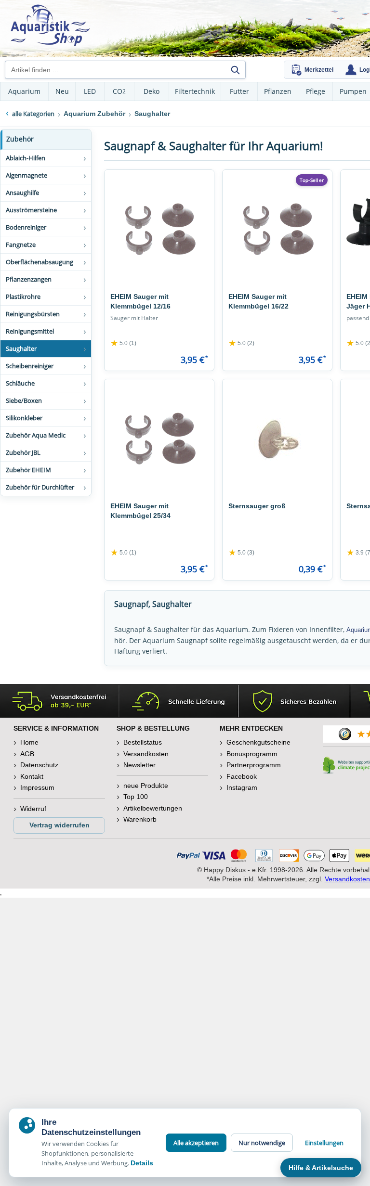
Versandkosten (146, 754)
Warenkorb (140, 819)
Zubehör (20, 138)
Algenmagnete (26, 175)
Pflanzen (277, 91)
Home (29, 742)
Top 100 (135, 796)
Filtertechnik (195, 91)
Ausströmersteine (31, 210)
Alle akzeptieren (196, 1142)
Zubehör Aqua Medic (36, 435)
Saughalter (21, 348)
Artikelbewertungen (152, 808)
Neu (62, 91)
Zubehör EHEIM (28, 469)
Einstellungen (324, 1142)
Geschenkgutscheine (258, 742)
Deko (151, 91)
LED (90, 91)
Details (142, 1163)
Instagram (241, 787)
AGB (27, 754)
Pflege (315, 91)
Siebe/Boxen (24, 400)
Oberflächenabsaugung (39, 262)
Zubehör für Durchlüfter (40, 487)
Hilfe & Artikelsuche (321, 1168)
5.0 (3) (241, 552)
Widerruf (33, 808)
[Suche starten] (235, 70)
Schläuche (20, 383)
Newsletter (139, 765)
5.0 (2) (241, 343)
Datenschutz (39, 765)
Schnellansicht (159, 277)
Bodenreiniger (26, 227)
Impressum (37, 787)
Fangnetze (21, 244)
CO (119, 91)
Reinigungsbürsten (33, 313)
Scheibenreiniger (29, 365)
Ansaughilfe (22, 192)
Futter (239, 91)
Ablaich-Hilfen (25, 158)
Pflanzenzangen (29, 279)
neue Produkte (145, 785)
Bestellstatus (142, 742)
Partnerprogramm (253, 765)
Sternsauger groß (257, 506)
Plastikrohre (23, 296)
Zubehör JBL (23, 452)
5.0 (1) (123, 343)
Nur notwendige (261, 1142)
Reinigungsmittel (30, 331)
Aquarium (24, 91)
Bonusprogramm (252, 754)
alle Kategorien (33, 113)
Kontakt (31, 776)
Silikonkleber (24, 417)
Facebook (241, 776)
